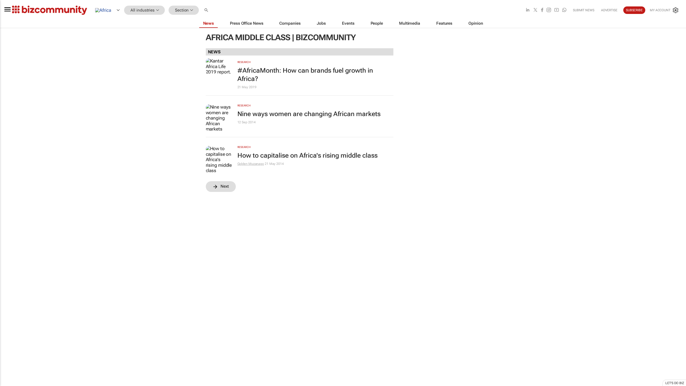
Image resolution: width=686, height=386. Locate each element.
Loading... (10, 250)
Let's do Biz (674, 383)
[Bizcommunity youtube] (556, 10)
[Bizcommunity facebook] (542, 10)
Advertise (609, 10)
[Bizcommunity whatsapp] (564, 10)
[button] (207, 10)
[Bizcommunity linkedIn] (527, 10)
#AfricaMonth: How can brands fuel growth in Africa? (305, 75)
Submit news (583, 10)
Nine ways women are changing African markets (309, 114)
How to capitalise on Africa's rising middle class (307, 155)
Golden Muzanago (250, 164)
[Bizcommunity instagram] (549, 10)
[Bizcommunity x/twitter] (535, 10)
